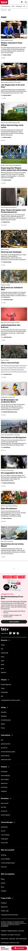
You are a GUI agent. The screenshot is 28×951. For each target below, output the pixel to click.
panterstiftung (5, 755)
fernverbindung (5, 775)
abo (2, 740)
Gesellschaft (4, 653)
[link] (6, 6)
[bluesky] (14, 634)
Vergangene (4, 839)
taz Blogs (3, 855)
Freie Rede (4, 787)
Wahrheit (3, 672)
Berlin (2, 664)
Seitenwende (23, 938)
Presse (3, 728)
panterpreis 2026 (6, 759)
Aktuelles (3, 712)
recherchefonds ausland (8, 751)
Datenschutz (4, 938)
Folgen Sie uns (4, 633)
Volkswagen (4, 692)
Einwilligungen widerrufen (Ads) (10, 942)
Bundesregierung (6, 684)
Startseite (3, 10)
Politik (3, 645)
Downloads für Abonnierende (9, 915)
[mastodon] (10, 634)
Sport (2, 660)
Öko (2, 649)
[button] (26, 2)
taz (5, 629)
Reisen (3, 879)
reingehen (4, 791)
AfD (2, 696)
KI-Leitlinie (11, 935)
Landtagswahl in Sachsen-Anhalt (10, 700)
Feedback (4, 903)
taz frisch (3, 807)
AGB (17, 938)
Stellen (3, 724)
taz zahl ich (4, 748)
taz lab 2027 (4, 842)
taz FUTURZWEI (5, 859)
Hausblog (4, 716)
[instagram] (18, 634)
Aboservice (4, 907)
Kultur (2, 657)
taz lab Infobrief (5, 815)
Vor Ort (3, 831)
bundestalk (4, 771)
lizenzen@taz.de (4, 926)
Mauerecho (4, 783)
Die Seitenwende (6, 720)
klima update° (5, 779)
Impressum (12, 938)
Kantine (3, 883)
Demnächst (4, 827)
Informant (17, 935)
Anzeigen (3, 891)
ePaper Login (5, 911)
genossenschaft (5, 744)
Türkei (3, 688)
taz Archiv (4, 867)
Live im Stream (5, 835)
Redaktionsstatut (12, 931)
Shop (2, 887)
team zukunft (4, 803)
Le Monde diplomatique (8, 863)
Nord (2, 668)
